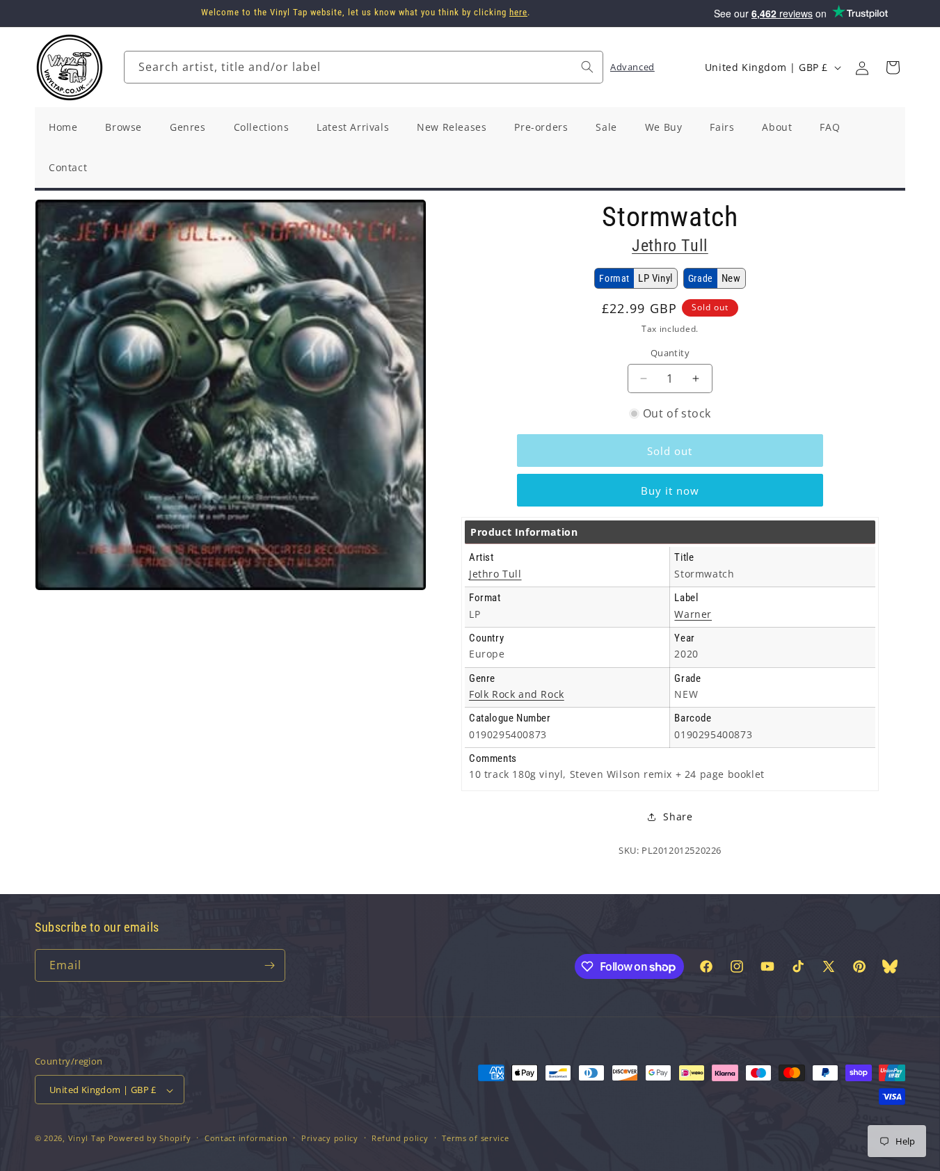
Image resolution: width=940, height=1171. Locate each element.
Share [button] (677, 816)
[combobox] (364, 67)
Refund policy (400, 1138)
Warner (693, 614)
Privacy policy (329, 1138)
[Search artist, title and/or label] (587, 66)
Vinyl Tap (87, 1138)
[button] (892, 67)
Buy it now (670, 490)
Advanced (632, 67)
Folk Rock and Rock (516, 694)
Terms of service (475, 1138)
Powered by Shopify (150, 1138)
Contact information (246, 1138)
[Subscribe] (269, 965)
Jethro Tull (670, 245)
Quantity (670, 352)
